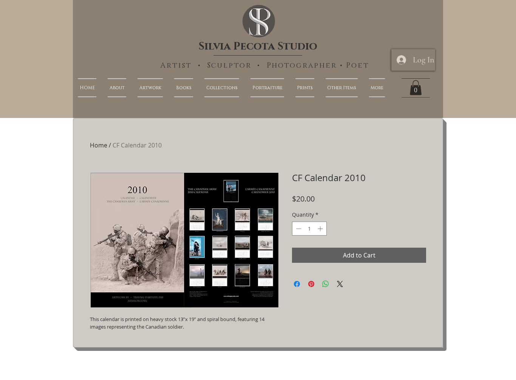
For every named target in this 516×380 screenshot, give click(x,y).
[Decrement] (298, 228)
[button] (374, 87)
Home (98, 145)
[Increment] (321, 228)
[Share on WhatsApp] (325, 283)
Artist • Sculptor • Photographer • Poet (264, 65)
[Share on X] (340, 283)
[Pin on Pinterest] (311, 283)
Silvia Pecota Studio (258, 46)
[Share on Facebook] (296, 283)
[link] (415, 87)
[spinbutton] (309, 228)
